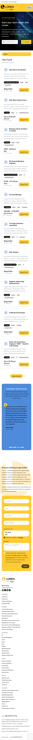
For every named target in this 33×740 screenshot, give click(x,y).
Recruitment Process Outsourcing (10, 620)
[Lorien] (7, 7)
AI (2, 635)
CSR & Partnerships (7, 680)
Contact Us (4, 684)
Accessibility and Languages (9, 1)
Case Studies (5, 665)
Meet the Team (5, 678)
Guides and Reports (7, 663)
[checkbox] (4, 553)
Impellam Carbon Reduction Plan (10, 690)
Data (3, 644)
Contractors (5, 599)
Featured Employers (7, 601)
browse (21, 537)
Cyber (3, 642)
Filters (5, 54)
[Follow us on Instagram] (10, 590)
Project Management (7, 637)
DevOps (4, 646)
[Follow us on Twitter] (5, 590)
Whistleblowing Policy (7, 695)
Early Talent (5, 618)
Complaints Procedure (7, 692)
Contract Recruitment (7, 609)
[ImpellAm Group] (11, 715)
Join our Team (5, 682)
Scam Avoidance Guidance (8, 708)
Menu (29, 7)
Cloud (3, 639)
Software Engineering (7, 655)
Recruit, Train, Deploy (7, 629)
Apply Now (24, 90)
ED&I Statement (6, 701)
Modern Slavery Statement (8, 699)
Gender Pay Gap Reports (8, 697)
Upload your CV (8, 529)
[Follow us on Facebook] (7, 590)
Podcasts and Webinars (7, 670)
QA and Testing (5, 653)
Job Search (4, 596)
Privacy (4, 703)
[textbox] (16, 501)
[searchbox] (10, 42)
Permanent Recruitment (8, 611)
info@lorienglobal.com (7, 587)
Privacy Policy (17, 555)
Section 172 (5, 706)
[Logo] (16, 580)
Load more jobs (16, 376)
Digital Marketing (6, 648)
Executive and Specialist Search (10, 613)
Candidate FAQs (6, 603)
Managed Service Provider (8, 622)
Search (27, 42)
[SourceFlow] (18, 737)
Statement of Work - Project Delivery (11, 627)
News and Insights (6, 661)
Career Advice (5, 667)
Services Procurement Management (11, 625)
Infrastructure (5, 650)
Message (6, 541)
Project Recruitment (7, 616)
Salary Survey (5, 672)
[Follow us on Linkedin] (3, 590)
